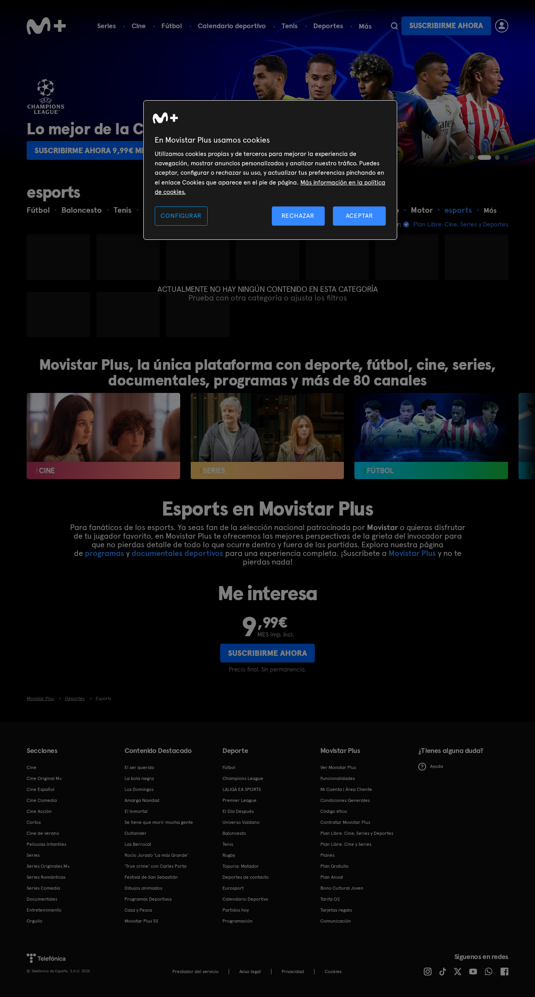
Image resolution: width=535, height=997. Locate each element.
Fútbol (171, 26)
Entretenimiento (44, 910)
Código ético (333, 811)
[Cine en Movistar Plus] (103, 436)
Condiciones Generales (345, 800)
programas (104, 553)
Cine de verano (43, 833)
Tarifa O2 (330, 899)
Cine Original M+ (44, 778)
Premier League (239, 800)
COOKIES (333, 971)
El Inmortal (136, 811)
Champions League (242, 778)
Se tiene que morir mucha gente (159, 822)
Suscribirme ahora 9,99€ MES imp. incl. (110, 150)
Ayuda (436, 766)
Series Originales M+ (48, 866)
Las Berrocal (138, 844)
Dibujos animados (143, 888)
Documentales (42, 899)
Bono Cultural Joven (341, 888)
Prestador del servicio (195, 971)
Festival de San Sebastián (151, 877)
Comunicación (335, 921)
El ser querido (139, 767)
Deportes (328, 26)
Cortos (34, 822)
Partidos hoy (235, 910)
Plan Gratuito (334, 866)
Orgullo (34, 921)
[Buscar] (394, 25)
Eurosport (233, 888)
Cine (139, 26)
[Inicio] (46, 25)
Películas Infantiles (46, 844)
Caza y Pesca (138, 910)
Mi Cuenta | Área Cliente (346, 789)
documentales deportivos (177, 553)
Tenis (290, 26)
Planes (327, 855)
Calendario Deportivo (245, 899)
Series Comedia (43, 888)
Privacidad (293, 971)
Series (106, 26)
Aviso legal (250, 971)
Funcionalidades (337, 778)
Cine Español (40, 789)
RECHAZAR (298, 215)
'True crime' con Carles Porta (155, 866)
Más (365, 26)
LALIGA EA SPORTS (241, 789)
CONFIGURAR (181, 215)
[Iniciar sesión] (501, 26)
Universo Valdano (241, 822)
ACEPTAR (359, 215)
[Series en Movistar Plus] (267, 436)
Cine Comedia (42, 800)
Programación (237, 921)
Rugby (228, 855)
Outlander (135, 833)
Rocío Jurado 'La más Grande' (156, 855)
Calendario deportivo (232, 26)
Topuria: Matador (240, 866)
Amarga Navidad (142, 800)
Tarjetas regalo (336, 910)
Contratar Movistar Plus (345, 822)
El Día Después (238, 811)
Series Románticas (46, 877)
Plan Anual (331, 877)
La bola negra (139, 778)
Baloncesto (234, 833)
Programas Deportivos (148, 899)
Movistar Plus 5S (141, 921)
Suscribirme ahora (446, 25)
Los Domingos (139, 789)
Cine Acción (39, 811)
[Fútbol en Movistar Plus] (431, 436)
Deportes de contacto (245, 877)
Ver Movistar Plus (338, 767)
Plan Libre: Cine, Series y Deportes (356, 833)
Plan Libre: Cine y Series (345, 844)
